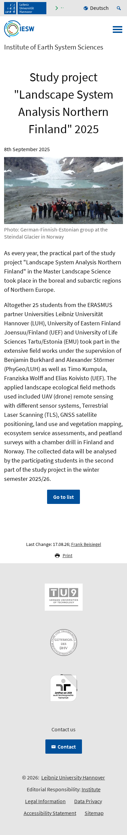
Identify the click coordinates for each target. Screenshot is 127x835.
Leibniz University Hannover (73, 777)
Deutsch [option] (99, 7)
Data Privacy (88, 801)
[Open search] (120, 8)
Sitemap (94, 813)
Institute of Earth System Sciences (53, 47)
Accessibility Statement (50, 813)
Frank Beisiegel (86, 544)
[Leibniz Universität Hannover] (25, 8)
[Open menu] (117, 31)
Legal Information (45, 801)
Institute (91, 789)
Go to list (63, 496)
